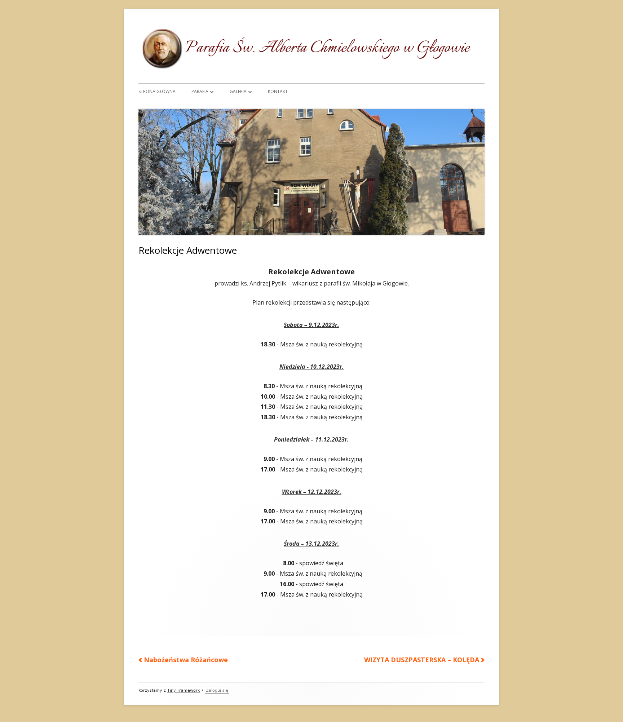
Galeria (238, 91)
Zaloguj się (217, 690)
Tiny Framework (183, 690)
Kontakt (278, 91)
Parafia (199, 91)
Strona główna (157, 91)
